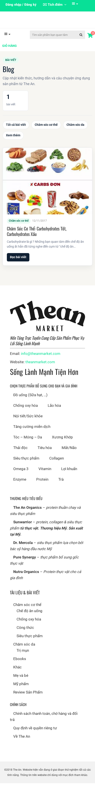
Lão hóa (54, 412)
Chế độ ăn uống (29, 618)
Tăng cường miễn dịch (31, 433)
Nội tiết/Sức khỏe (28, 423)
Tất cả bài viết (16, 131)
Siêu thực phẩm (26, 465)
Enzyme (19, 486)
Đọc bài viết (18, 264)
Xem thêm (13, 142)
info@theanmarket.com (40, 360)
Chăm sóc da (75, 131)
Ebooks (19, 666)
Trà (61, 486)
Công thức (25, 634)
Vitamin (44, 476)
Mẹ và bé (20, 682)
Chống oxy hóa (25, 412)
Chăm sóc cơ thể (46, 131)
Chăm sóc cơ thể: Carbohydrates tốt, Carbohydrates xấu (36, 238)
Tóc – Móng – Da (27, 444)
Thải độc (20, 454)
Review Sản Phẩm (28, 699)
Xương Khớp (62, 444)
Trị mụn (23, 657)
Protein (42, 486)
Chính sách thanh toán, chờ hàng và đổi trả (44, 723)
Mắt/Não (69, 454)
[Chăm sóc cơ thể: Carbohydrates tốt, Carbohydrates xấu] (47, 188)
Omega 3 (20, 476)
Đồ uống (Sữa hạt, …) (30, 402)
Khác (17, 674)
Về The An (21, 743)
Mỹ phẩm (21, 691)
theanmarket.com (40, 369)
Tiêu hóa (45, 454)
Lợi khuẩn (69, 476)
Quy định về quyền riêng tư (35, 735)
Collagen (56, 465)
